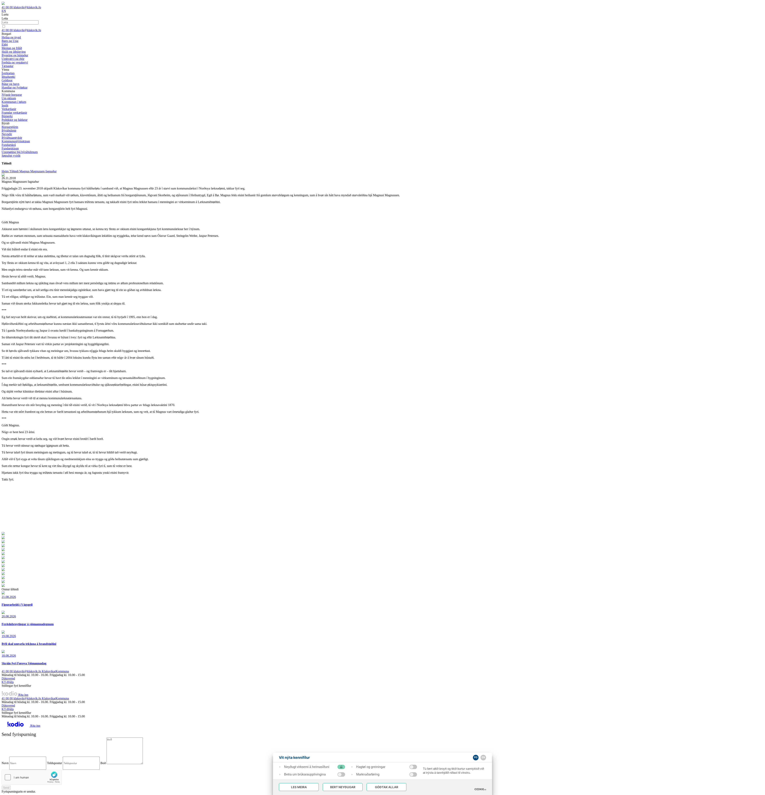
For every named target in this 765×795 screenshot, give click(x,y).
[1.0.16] (480, 789)
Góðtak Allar (386, 787)
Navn (5, 763)
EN (4, 11)
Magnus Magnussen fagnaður (38, 171)
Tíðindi (14, 171)
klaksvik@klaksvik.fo (27, 7)
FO (475, 757)
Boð (103, 763)
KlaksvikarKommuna (55, 671)
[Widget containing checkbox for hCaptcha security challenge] (32, 777)
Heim (5, 171)
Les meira (299, 787)
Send (6, 787)
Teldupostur (54, 763)
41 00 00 (8, 7)
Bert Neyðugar (342, 787)
